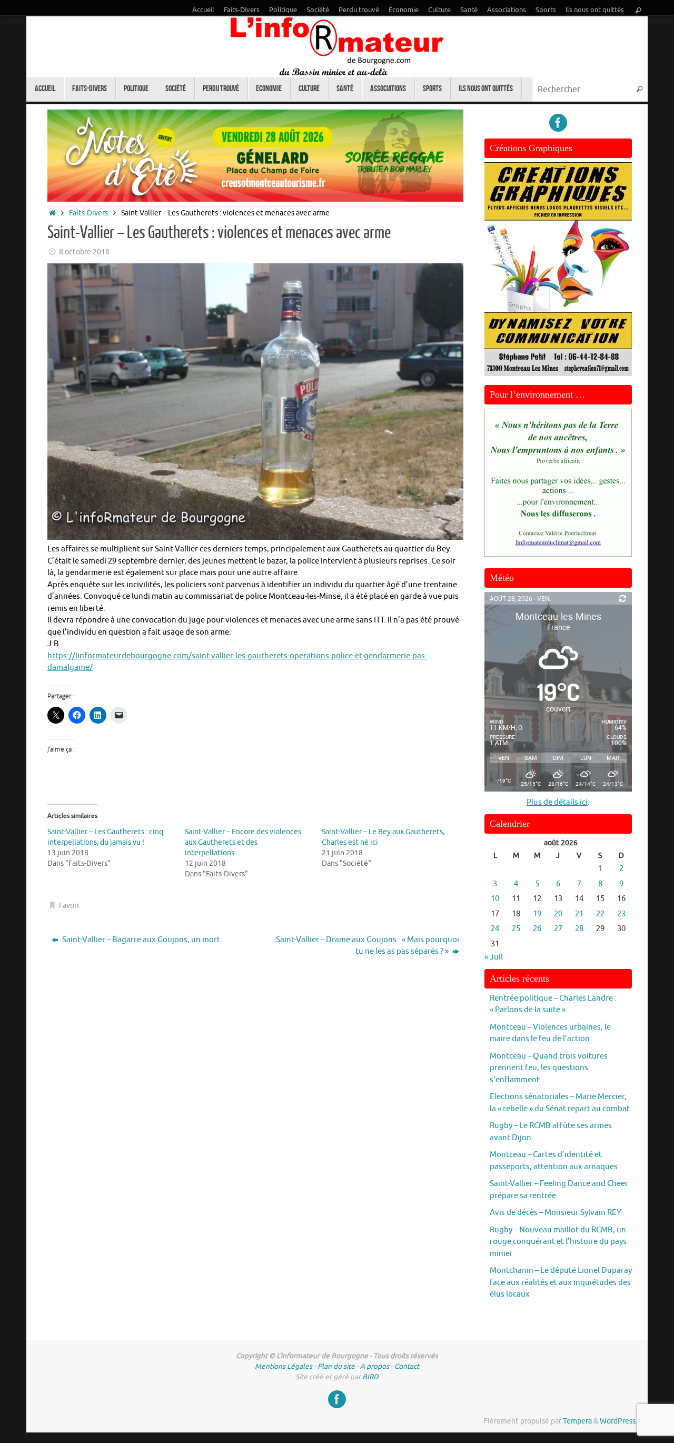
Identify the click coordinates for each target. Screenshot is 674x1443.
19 (537, 914)
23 (621, 914)
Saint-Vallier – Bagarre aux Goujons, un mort (140, 940)
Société (317, 10)
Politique (283, 10)
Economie (404, 10)
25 (516, 929)
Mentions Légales (283, 1366)
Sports (546, 10)
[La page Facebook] (558, 123)
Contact (406, 1366)
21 (579, 914)
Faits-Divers (242, 10)
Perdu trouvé (359, 10)
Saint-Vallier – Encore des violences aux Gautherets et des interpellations (243, 842)
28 (579, 929)
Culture (439, 10)
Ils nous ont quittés (595, 10)
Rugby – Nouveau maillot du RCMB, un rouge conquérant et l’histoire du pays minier (558, 1242)
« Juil (493, 957)
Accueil (203, 10)
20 (558, 914)
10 (495, 899)
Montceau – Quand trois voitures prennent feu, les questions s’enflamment (549, 1068)
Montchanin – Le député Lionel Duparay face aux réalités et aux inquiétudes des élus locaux (561, 1282)
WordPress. (618, 1421)
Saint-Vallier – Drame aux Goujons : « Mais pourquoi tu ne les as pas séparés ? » (367, 946)
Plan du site (336, 1366)
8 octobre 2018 (84, 252)
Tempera (577, 1421)
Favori (69, 905)
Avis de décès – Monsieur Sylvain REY (555, 1213)
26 (537, 929)
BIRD (370, 1376)
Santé (469, 10)
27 (558, 929)
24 (495, 929)
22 (600, 914)
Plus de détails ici (557, 802)
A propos (374, 1366)
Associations (506, 10)
